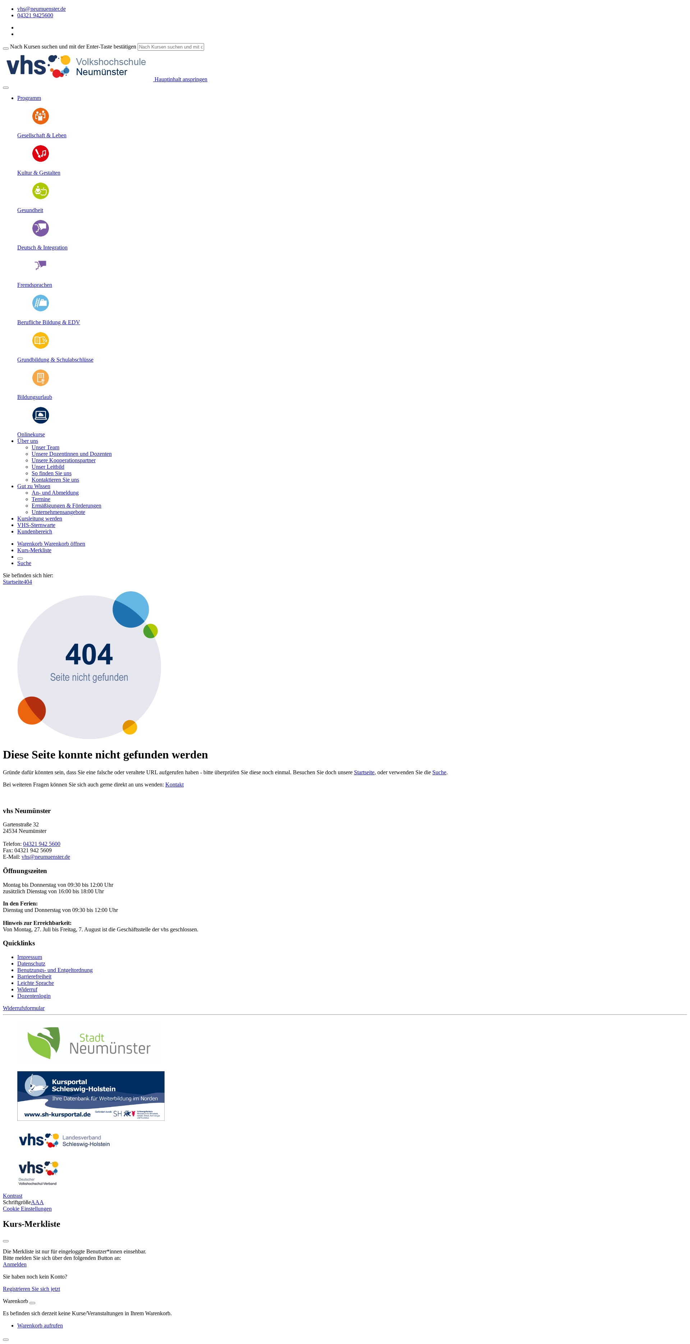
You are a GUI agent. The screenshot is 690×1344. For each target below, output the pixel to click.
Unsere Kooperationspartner (64, 460)
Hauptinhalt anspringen (180, 79)
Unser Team (45, 447)
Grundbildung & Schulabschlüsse (55, 360)
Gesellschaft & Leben (41, 135)
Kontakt (174, 784)
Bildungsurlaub (34, 397)
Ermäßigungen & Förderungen (66, 506)
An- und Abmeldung (55, 493)
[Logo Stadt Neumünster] (89, 1062)
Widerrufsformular (24, 1008)
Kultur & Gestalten (38, 173)
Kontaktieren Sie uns (55, 480)
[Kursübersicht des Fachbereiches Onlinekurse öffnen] (41, 422)
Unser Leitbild (48, 467)
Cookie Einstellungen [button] (27, 1209)
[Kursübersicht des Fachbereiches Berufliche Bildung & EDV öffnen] (41, 310)
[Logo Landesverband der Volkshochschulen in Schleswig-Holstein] (64, 1151)
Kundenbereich (34, 531)
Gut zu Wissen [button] (33, 486)
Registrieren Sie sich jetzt (31, 1289)
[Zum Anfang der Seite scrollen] (6, 1340)
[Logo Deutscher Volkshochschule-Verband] (38, 1183)
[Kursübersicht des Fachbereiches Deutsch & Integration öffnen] (41, 235)
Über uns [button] (27, 441)
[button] (64, 544)
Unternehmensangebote (58, 512)
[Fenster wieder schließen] (6, 1241)
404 (27, 582)
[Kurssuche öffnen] (20, 559)
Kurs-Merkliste (34, 550)
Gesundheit (30, 210)
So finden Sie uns (52, 473)
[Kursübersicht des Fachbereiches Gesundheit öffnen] (41, 198)
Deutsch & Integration (42, 247)
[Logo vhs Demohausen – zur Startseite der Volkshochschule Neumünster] (78, 79)
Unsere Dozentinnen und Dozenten (72, 454)
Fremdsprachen (34, 285)
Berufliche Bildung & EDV (48, 322)
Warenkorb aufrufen (40, 1325)
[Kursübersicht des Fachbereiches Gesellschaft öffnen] (41, 123)
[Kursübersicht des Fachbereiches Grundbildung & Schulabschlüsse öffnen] (41, 347)
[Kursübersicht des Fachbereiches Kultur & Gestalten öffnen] (41, 160)
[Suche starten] (6, 48)
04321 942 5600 (41, 844)
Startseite (13, 582)
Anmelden (15, 1264)
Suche (24, 563)
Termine (41, 499)
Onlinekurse (31, 434)
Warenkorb (30, 544)
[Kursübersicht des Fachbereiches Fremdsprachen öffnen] (41, 273)
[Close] (32, 1303)
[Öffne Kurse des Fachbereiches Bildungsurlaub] (41, 385)
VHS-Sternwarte (36, 525)
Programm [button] (29, 98)
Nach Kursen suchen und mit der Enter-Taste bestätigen (73, 46)
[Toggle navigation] (6, 88)
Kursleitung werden (39, 518)
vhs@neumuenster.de (46, 857)
